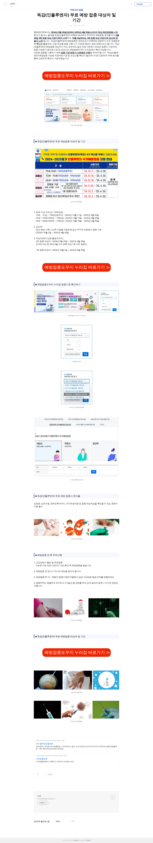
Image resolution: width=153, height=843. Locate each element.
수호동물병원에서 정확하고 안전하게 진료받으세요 (55, 761)
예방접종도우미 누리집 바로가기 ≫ (77, 75)
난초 (39, 796)
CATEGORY (139, 4)
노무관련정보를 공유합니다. (46, 799)
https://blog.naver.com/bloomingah (48, 740)
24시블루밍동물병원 (44, 743)
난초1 (13, 3)
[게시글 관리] (43, 774)
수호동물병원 (41, 758)
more (72, 821)
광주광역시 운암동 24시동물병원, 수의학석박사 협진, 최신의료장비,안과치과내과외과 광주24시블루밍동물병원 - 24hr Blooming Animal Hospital (76, 747)
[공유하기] (40, 774)
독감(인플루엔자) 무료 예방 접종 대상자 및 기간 (76, 17)
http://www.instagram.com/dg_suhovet (49, 755)
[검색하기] (131, 4)
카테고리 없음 (76, 9)
